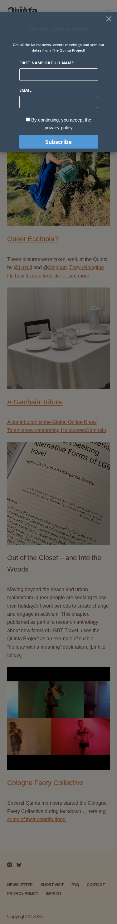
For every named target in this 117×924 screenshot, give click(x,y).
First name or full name (46, 63)
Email (25, 90)
